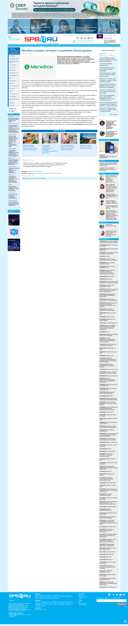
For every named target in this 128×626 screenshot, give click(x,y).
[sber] (64, 9)
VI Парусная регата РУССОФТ (108, 415)
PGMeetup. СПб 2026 (111, 442)
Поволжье (81, 598)
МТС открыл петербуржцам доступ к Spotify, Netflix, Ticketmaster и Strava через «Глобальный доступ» (107, 98)
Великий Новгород (14, 123)
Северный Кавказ (83, 604)
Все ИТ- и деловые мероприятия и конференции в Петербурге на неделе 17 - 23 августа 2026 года (108, 104)
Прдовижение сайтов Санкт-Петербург (34, 178)
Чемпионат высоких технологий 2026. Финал (108, 345)
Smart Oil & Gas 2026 (111, 323)
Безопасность (13, 93)
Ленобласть (12, 116)
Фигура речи (69, 596)
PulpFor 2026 (109, 559)
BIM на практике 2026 (111, 375)
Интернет (12, 56)
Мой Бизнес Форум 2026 (108, 313)
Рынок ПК (12, 67)
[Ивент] (14, 220)
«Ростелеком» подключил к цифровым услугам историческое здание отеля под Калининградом (14, 153)
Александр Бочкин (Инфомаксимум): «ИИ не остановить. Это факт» (112, 196)
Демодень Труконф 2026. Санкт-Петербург (108, 517)
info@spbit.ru (12, 616)
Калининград (12, 148)
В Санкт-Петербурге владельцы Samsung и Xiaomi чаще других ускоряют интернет (68, 147)
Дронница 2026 (110, 276)
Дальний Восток (82, 603)
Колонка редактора (110, 35)
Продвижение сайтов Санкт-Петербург (12, 110)
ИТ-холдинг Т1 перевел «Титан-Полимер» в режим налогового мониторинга (14, 188)
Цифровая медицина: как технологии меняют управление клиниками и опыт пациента (108, 304)
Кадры (11, 83)
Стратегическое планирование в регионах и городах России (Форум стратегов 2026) (109, 522)
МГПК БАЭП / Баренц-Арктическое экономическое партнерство (108, 535)
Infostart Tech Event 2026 (108, 459)
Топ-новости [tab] (112, 54)
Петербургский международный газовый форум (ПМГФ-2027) (108, 583)
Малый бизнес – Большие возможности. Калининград (107, 530)
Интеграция (13, 65)
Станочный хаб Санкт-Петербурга (109, 498)
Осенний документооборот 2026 (106, 510)
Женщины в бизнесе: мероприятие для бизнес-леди (108, 372)
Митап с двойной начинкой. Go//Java (107, 263)
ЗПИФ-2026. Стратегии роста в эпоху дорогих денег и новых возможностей (109, 290)
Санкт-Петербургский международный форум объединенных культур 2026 (108, 408)
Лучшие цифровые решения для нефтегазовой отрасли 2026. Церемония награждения (108, 327)
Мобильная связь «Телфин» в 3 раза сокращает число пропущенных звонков (46, 163)
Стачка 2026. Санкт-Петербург (108, 445)
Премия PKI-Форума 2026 (108, 352)
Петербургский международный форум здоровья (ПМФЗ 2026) (109, 468)
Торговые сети (14, 72)
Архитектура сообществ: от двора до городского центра (106, 455)
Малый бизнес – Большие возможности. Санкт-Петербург (108, 567)
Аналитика (18, 45)
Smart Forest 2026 (110, 551)
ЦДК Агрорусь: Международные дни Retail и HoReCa (107, 366)
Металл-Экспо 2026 (111, 526)
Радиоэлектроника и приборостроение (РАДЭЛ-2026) (108, 399)
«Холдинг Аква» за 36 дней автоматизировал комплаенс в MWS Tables (108, 169)
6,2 (10, 37)
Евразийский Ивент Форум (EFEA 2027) (108, 579)
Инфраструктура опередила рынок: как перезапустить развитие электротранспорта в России (107, 272)
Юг (79, 602)
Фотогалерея (95, 45)
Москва (80, 595)
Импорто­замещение (13, 49)
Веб (51, 603)
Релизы (83, 45)
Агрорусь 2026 (109, 355)
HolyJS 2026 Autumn (111, 506)
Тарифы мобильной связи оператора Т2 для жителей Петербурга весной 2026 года (111, 233)
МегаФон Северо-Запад (55, 173)
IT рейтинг (66, 45)
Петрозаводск (12, 166)
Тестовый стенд (75, 45)
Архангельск (12, 134)
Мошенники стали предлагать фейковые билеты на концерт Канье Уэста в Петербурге (108, 86)
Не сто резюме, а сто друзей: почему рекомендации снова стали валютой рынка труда (111, 134)
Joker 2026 (108, 471)
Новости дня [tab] (102, 54)
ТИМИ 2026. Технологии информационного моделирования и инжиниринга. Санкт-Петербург (108, 360)
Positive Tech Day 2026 (112, 369)
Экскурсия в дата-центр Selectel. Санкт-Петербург (108, 259)
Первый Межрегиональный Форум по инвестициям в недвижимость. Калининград (108, 380)
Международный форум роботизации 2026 (107, 545)
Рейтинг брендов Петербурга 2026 (107, 267)
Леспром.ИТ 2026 (110, 451)
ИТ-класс (102, 119)
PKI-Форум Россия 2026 (107, 349)
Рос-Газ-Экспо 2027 (111, 587)
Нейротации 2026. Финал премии (108, 320)
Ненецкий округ (13, 200)
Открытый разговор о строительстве (108, 423)
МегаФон (46, 173)
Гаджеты (12, 102)
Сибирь (80, 600)
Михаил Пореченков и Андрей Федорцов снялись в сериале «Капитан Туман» (108, 74)
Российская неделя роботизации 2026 (108, 548)
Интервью (25, 45)
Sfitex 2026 (108, 557)
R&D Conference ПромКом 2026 (107, 430)
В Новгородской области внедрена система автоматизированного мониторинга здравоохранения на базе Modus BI (14, 129)
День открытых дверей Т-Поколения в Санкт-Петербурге (109, 242)
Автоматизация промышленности (15, 53)
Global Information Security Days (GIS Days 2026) (107, 439)
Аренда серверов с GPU (41, 609)
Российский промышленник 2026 (106, 494)
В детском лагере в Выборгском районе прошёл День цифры (14, 120)
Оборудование (14, 75)
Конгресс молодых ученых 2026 (108, 562)
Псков (10, 184)
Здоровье (12, 105)
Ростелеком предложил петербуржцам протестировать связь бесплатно (44, 165)
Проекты (41, 45)
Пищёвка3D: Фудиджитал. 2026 (106, 571)
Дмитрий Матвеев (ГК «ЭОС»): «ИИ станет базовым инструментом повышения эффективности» (19, 29)
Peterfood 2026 (109, 554)
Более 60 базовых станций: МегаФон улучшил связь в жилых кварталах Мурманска (13, 162)
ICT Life (53, 596)
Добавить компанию (108, 50)
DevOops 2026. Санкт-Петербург (109, 463)
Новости (11, 45)
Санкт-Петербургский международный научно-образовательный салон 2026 (108, 503)
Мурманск (11, 158)
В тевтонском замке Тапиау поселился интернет (37, 166)
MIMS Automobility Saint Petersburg (109, 249)
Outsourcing (13, 80)
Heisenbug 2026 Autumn (107, 474)
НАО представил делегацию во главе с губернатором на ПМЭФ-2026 (14, 203)
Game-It (108, 331)
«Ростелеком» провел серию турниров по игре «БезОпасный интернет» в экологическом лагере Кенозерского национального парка (13, 141)
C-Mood (108, 256)
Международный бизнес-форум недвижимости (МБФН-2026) (107, 295)
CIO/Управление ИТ (14, 99)
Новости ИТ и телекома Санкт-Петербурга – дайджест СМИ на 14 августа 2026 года (108, 109)
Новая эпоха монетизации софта (111, 225)
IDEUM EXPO (109, 396)
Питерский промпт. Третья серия (108, 575)
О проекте (11, 600)
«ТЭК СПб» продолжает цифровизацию (106, 64)
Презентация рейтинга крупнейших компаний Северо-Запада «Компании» (109, 435)
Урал (80, 599)
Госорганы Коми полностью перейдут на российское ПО (13, 196)
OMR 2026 (108, 448)
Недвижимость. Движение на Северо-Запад (107, 310)
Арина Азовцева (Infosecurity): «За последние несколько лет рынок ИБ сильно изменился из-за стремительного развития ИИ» (64, 28)
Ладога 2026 (109, 279)
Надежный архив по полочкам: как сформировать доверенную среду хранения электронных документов (86, 29)
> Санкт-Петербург (53, 43)
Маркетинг (12, 70)
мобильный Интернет (37, 173)
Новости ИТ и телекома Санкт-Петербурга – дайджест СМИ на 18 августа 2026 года (109, 30)
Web (11, 91)
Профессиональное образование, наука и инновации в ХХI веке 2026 (109, 490)
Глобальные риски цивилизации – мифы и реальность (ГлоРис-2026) (107, 540)
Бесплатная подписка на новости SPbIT (109, 598)
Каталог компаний (114, 45)
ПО (11, 78)
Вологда (11, 175)
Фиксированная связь (14, 62)
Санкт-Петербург (83, 596)
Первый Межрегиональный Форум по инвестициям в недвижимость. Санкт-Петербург (108, 340)
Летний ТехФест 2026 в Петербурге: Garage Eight (109, 253)
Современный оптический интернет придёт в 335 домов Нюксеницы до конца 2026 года (14, 179)
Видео (88, 45)
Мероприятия (33, 45)
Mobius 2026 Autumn (111, 482)
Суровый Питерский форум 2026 (108, 513)
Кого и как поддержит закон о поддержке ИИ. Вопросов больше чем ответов (110, 41)
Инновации (13, 96)
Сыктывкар (12, 193)
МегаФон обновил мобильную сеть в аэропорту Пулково (86, 147)
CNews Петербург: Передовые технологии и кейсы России (108, 403)
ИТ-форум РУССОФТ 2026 (108, 419)
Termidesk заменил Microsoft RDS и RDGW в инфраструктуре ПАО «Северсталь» (40, 29)
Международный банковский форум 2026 (107, 392)
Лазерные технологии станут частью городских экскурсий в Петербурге (107, 91)
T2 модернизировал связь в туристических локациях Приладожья (14, 170)
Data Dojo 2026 (110, 316)
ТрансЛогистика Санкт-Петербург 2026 (109, 385)
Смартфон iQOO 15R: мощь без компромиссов (108, 156)
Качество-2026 (110, 412)
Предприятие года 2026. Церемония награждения (108, 427)
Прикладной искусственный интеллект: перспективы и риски (107, 479)
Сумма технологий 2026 (108, 486)
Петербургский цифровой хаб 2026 (107, 286)
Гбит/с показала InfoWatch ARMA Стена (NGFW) (15, 39)
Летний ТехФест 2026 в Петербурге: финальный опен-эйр (109, 282)
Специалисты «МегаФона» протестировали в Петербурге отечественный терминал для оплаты (50, 149)
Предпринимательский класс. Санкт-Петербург (109, 335)
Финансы (12, 88)
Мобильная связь (14, 58)
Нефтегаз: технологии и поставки (109, 245)
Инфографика (104, 45)
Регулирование (14, 86)
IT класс (47, 45)
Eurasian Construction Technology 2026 (108, 389)
